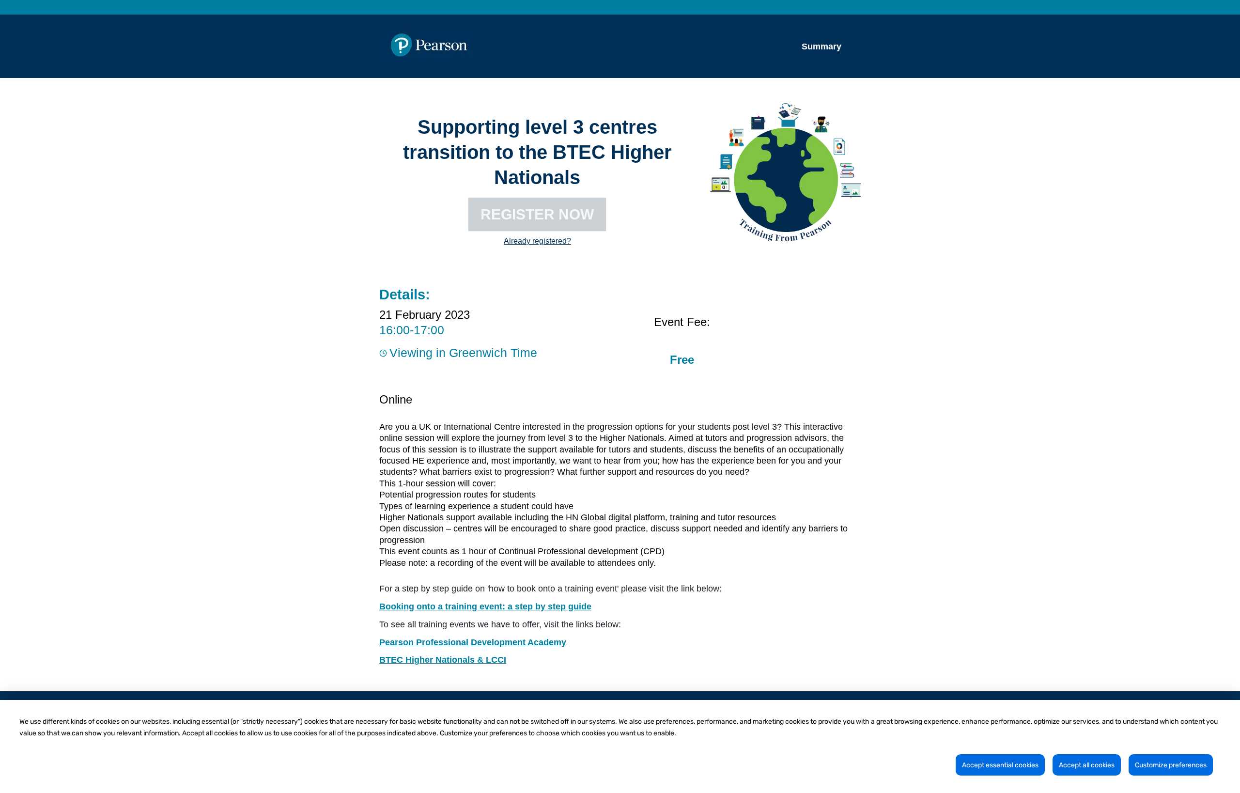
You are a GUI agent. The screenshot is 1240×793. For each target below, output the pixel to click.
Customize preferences (1171, 765)
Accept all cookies (1087, 765)
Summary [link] (821, 46)
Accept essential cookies (1000, 765)
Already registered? (537, 241)
